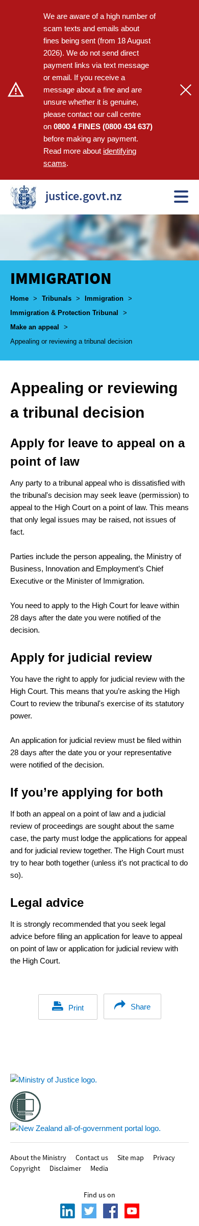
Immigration (104, 298)
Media (99, 1168)
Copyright (25, 1168)
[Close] (185, 89)
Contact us (92, 1157)
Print (76, 1007)
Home (19, 298)
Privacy (164, 1157)
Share (141, 1006)
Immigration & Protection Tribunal (64, 313)
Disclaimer (65, 1168)
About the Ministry (38, 1157)
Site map (130, 1157)
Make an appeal (34, 327)
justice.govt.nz (63, 196)
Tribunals (56, 298)
